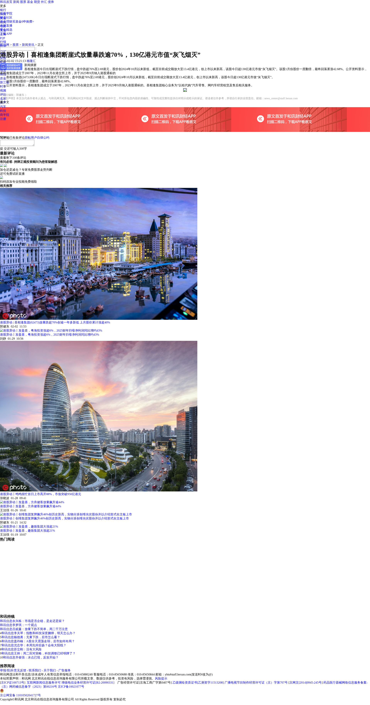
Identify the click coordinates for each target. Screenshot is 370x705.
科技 (3, 110)
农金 (3, 78)
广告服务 (64, 670)
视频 (3, 90)
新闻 (16, 1)
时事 (3, 86)
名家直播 (6, 25)
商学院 (4, 114)
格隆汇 (31, 61)
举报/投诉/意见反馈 (13, 670)
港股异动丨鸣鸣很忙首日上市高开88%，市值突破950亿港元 (40, 494)
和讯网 (4, 44)
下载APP (6, 33)
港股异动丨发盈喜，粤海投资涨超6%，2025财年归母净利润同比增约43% (49, 334)
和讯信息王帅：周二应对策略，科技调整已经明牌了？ (39, 653)
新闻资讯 (28, 44)
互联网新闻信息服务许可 (44, 682)
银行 (3, 10)
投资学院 (6, 13)
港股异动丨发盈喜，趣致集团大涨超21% (27, 530)
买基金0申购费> (23, 21)
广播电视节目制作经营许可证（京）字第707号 (256, 682)
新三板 (4, 82)
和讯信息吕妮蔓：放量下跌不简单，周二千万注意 (34, 629)
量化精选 (6, 29)
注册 (3, 118)
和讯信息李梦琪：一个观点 (18, 625)
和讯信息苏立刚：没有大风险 (22, 649)
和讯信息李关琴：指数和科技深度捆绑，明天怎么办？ (39, 633)
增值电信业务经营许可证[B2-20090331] (87, 682)
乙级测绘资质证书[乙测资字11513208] (198, 682)
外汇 (44, 1)
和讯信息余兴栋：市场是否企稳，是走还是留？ (32, 621)
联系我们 (35, 670)
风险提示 (161, 678)
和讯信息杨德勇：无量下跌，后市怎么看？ (31, 637)
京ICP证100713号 (12, 682)
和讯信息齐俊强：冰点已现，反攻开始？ (31, 657)
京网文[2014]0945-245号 (305, 682)
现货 (3, 70)
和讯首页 (6, 1)
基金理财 (6, 21)
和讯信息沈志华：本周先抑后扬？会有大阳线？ (34, 645)
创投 (3, 66)
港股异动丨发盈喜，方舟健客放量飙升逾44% (30, 506)
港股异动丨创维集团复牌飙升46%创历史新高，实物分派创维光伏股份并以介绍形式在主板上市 (64, 518)
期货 (37, 1)
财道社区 (6, 17)
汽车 (3, 106)
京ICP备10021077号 (71, 686)
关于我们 (50, 670)
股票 (23, 1)
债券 (51, 1)
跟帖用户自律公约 (37, 137)
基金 (30, 1)
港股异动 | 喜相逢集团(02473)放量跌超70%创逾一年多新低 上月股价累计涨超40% (55, 322)
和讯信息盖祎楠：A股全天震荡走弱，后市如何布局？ (38, 641)
